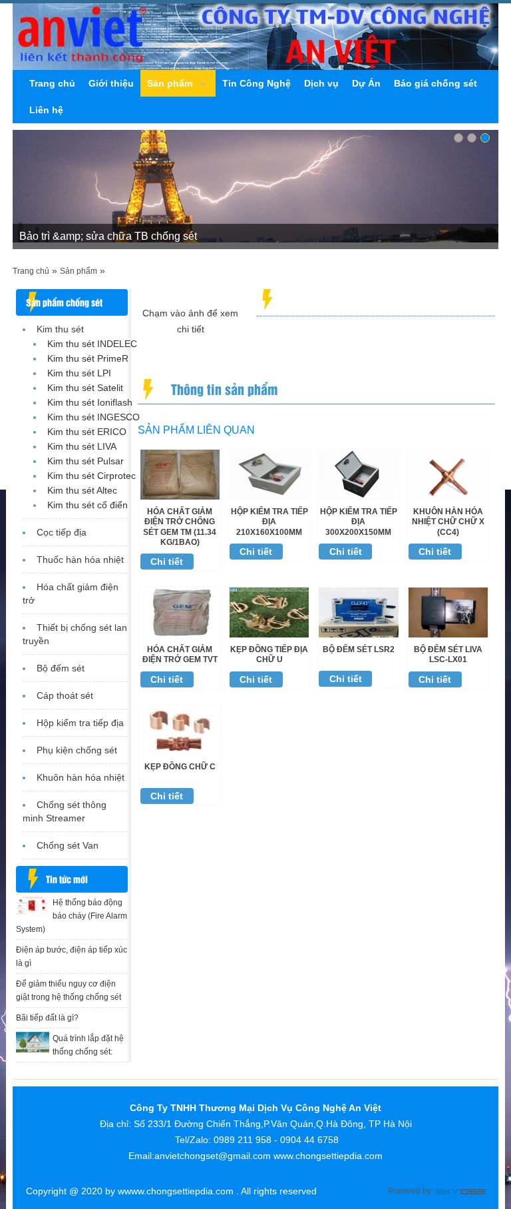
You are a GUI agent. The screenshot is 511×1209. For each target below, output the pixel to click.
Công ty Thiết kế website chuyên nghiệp (460, 1193)
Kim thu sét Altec (82, 490)
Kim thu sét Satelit (85, 387)
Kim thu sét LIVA (81, 446)
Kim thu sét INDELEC (92, 343)
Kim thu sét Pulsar (85, 461)
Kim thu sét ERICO (86, 431)
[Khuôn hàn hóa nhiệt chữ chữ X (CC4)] (448, 473)
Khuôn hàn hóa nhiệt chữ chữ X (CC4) (448, 522)
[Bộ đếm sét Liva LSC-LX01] (448, 611)
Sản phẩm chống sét (64, 302)
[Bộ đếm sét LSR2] (358, 611)
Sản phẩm (78, 271)
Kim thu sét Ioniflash (89, 402)
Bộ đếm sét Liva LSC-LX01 (448, 654)
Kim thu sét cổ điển (87, 505)
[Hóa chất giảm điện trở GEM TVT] (180, 611)
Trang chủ (31, 271)
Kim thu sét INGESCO (93, 417)
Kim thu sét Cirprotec (91, 475)
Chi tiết (166, 561)
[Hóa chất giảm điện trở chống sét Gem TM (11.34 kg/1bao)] (180, 473)
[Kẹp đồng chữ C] (180, 729)
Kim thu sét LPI (79, 373)
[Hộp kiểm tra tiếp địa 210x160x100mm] (269, 473)
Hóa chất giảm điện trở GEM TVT (180, 654)
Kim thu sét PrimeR (87, 358)
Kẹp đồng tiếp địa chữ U (269, 654)
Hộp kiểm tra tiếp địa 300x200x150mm (358, 522)
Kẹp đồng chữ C (180, 766)
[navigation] (52, 83)
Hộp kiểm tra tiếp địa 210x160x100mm (269, 522)
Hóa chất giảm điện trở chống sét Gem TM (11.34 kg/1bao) (179, 527)
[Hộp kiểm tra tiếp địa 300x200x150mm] (358, 473)
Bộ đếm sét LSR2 (359, 649)
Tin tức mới (67, 879)
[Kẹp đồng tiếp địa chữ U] (269, 611)
